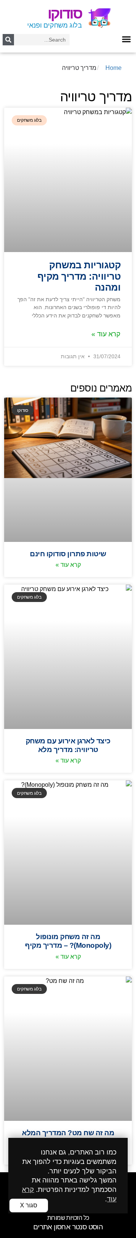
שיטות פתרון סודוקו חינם (68, 553)
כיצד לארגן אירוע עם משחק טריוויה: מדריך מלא (68, 745)
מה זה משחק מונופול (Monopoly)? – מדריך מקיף (68, 940)
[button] (126, 39)
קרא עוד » (106, 334)
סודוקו (65, 14)
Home (113, 68)
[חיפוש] (8, 39)
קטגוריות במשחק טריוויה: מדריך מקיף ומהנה (79, 276)
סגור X (28, 1205)
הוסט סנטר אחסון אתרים (68, 1227)
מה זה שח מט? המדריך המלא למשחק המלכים (68, 1136)
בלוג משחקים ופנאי (54, 25)
